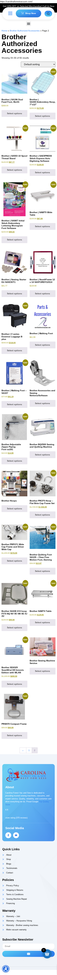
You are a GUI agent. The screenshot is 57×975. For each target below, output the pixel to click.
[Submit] (28, 954)
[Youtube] (16, 835)
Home (4, 30)
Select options (14, 170)
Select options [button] (14, 113)
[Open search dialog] (48, 14)
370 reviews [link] (21, 818)
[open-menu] (9, 13)
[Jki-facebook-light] (8, 835)
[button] (28, 23)
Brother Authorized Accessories (25, 30)
